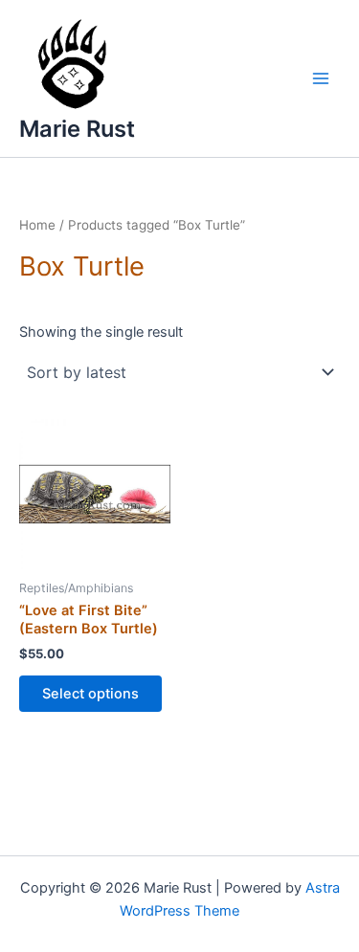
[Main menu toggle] (321, 78)
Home (37, 224)
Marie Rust (77, 129)
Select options (90, 693)
